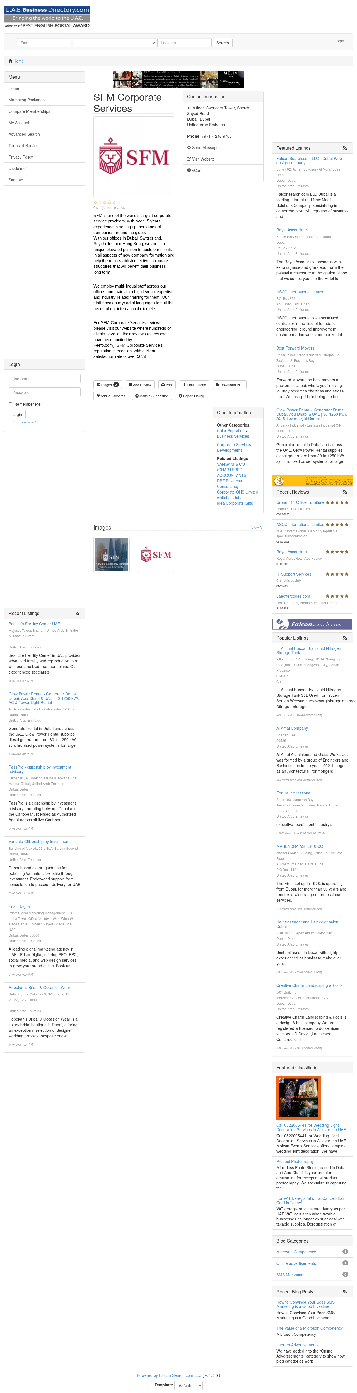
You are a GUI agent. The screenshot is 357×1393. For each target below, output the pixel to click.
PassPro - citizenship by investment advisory (40, 769)
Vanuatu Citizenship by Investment (39, 841)
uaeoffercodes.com (293, 596)
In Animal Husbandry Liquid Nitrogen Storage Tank (308, 650)
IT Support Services (293, 574)
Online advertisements (296, 1263)
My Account (19, 122)
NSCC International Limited (300, 292)
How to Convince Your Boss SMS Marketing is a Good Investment (305, 1304)
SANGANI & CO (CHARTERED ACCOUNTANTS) (232, 469)
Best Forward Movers (295, 348)
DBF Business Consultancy (229, 483)
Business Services (233, 436)
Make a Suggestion (154, 395)
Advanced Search (24, 134)
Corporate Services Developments (234, 447)
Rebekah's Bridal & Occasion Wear (39, 987)
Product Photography (295, 1161)
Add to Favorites (112, 395)
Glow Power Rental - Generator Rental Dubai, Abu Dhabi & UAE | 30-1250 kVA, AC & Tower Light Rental (44, 698)
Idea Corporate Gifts (235, 503)
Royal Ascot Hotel (292, 230)
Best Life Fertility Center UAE (34, 623)
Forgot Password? (22, 422)
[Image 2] (156, 555)
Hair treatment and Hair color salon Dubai (307, 924)
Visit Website (203, 159)
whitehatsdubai (230, 497)
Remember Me (27, 404)
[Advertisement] (44, 275)
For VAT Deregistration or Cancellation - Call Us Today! (311, 1200)
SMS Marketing (289, 1274)
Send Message (205, 147)
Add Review (141, 384)
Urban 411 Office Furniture (300, 502)
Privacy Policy (21, 157)
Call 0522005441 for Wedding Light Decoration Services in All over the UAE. (311, 1127)
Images (108, 384)
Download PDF (231, 384)
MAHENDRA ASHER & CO (299, 846)
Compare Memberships (29, 111)
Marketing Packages (27, 99)
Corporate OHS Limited (237, 492)
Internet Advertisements (297, 1344)
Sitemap (16, 180)
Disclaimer (18, 168)
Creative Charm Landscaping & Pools (309, 985)
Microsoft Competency (296, 1252)
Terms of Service (23, 145)
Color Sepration (231, 430)
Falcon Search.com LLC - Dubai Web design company (309, 160)
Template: (164, 1384)
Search (222, 43)
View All (257, 527)
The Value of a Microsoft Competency (309, 1328)
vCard (197, 170)
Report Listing (193, 395)
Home (18, 61)
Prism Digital (20, 906)
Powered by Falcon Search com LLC (169, 1375)
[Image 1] (111, 555)
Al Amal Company (292, 728)
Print (169, 384)
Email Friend (196, 384)
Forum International (293, 793)
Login (339, 41)
